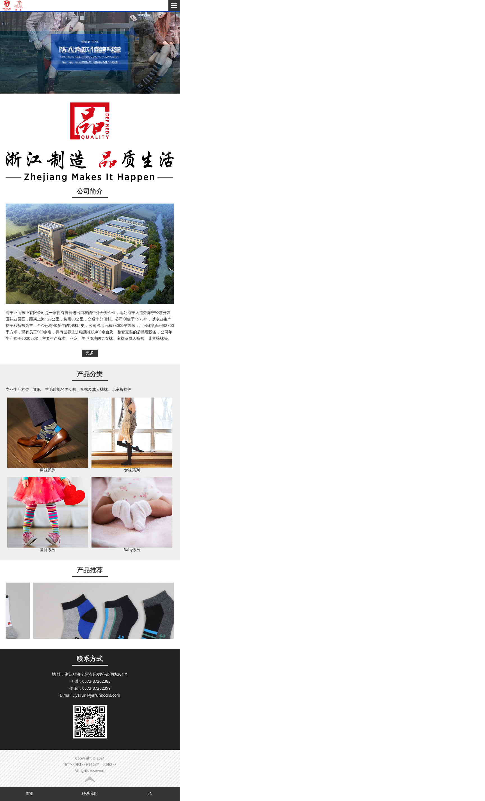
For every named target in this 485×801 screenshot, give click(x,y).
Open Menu (174, 5)
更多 (90, 353)
